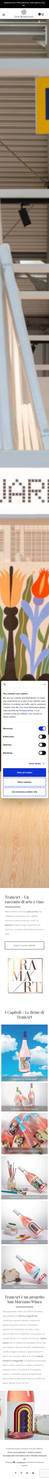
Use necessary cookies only (24, 792)
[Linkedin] (27, 1473)
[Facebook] (15, 1473)
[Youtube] (33, 1473)
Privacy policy (26, 710)
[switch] (42, 736)
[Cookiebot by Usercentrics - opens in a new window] (35, 684)
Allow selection (24, 782)
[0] (42, 14)
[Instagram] (21, 1473)
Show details (35, 763)
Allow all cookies (24, 772)
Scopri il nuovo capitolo (24, 945)
